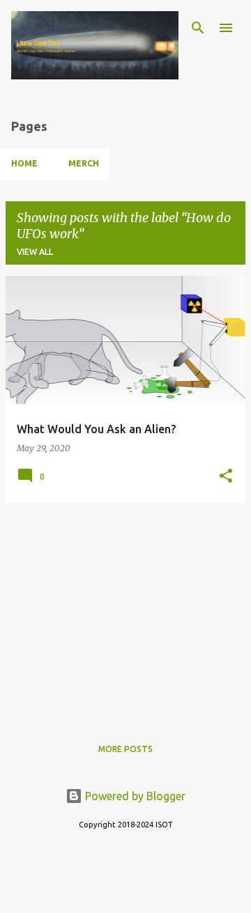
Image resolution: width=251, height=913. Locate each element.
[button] (226, 476)
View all (35, 251)
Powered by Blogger (133, 796)
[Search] (198, 28)
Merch (83, 163)
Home (24, 163)
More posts (125, 749)
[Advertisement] (125, 610)
